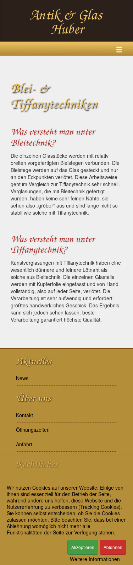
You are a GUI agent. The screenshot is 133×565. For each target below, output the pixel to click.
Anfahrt (24, 444)
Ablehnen (113, 547)
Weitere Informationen (95, 559)
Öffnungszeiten (33, 429)
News (22, 378)
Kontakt (24, 415)
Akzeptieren (82, 547)
